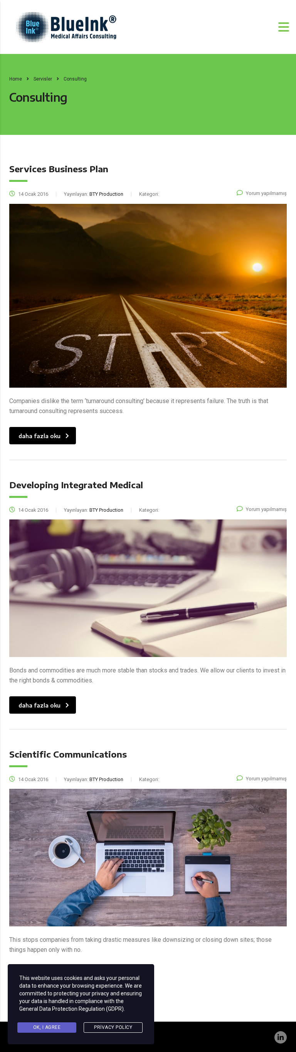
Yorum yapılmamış (266, 193)
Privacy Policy (113, 1027)
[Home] (66, 26)
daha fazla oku (39, 436)
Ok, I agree (47, 1027)
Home (15, 79)
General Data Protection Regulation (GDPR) (71, 1009)
